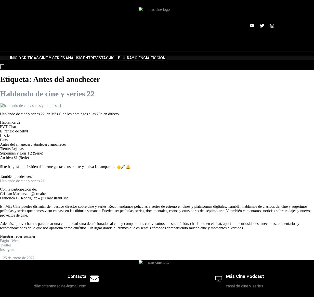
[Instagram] (272, 25)
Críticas (30, 58)
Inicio (15, 58)
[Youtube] (252, 25)
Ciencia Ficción (150, 58)
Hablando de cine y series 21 (22, 181)
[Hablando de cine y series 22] (31, 105)
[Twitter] (262, 25)
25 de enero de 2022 (19, 258)
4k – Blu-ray (121, 58)
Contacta (76, 276)
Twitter (5, 245)
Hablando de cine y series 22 (47, 93)
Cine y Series (52, 58)
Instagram (7, 249)
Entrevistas (95, 58)
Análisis (74, 58)
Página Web (9, 241)
